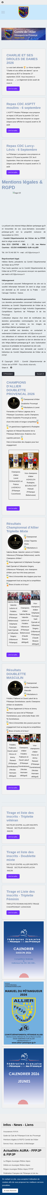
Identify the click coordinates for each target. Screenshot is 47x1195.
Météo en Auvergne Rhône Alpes (16, 1165)
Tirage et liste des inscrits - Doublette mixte (21, 856)
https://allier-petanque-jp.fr (33, 226)
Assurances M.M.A (10, 1131)
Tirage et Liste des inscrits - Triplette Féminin (21, 895)
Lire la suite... (13, 88)
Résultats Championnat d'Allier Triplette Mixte (23, 527)
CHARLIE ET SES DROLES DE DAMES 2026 (22, 59)
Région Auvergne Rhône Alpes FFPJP (18, 1169)
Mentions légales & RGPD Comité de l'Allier (20, 1139)
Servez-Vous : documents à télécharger (18, 1143)
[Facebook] (2, 2)
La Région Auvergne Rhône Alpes (16, 1161)
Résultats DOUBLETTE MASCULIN (16, 673)
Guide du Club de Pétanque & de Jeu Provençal (21, 1135)
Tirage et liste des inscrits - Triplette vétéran (20, 816)
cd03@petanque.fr (32, 252)
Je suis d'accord (10, 1190)
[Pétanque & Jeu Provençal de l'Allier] (23, 12)
